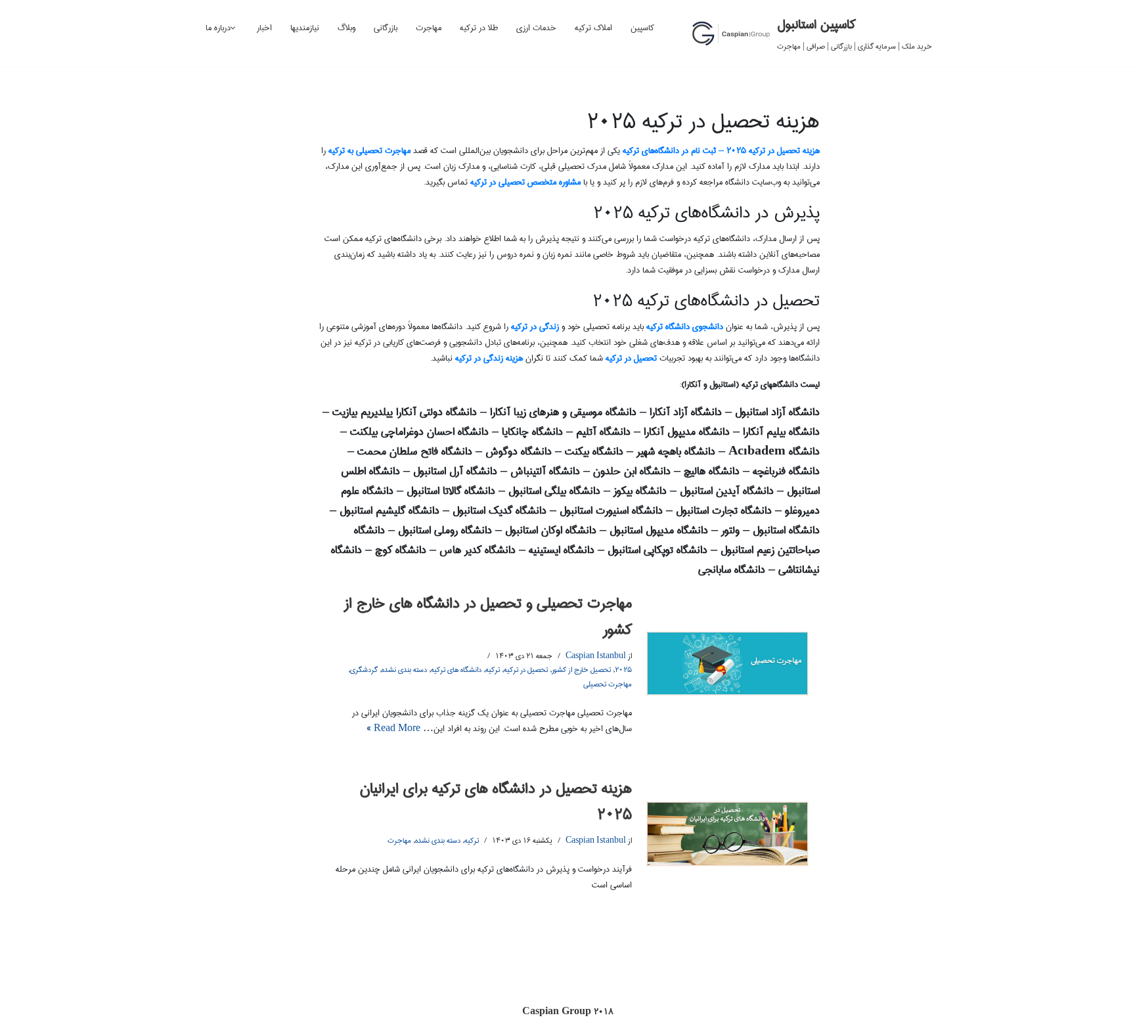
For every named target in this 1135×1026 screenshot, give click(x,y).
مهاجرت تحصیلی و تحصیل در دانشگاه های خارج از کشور (488, 616)
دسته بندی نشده (404, 670)
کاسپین (642, 27)
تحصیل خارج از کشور (581, 670)
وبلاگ (346, 27)
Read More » (393, 728)
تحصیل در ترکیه (526, 670)
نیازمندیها (304, 27)
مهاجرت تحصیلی (607, 684)
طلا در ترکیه (479, 27)
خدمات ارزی (536, 27)
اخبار (264, 27)
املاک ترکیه (593, 27)
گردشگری (364, 670)
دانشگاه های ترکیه (456, 670)
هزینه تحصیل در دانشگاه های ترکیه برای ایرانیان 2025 (496, 801)
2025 (623, 670)
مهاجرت (428, 27)
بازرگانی (385, 27)
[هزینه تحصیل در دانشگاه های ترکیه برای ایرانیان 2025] (727, 834)
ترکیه (492, 670)
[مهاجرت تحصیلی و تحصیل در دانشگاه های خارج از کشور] (727, 664)
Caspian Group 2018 (567, 1011)
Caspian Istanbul (596, 656)
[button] (233, 28)
